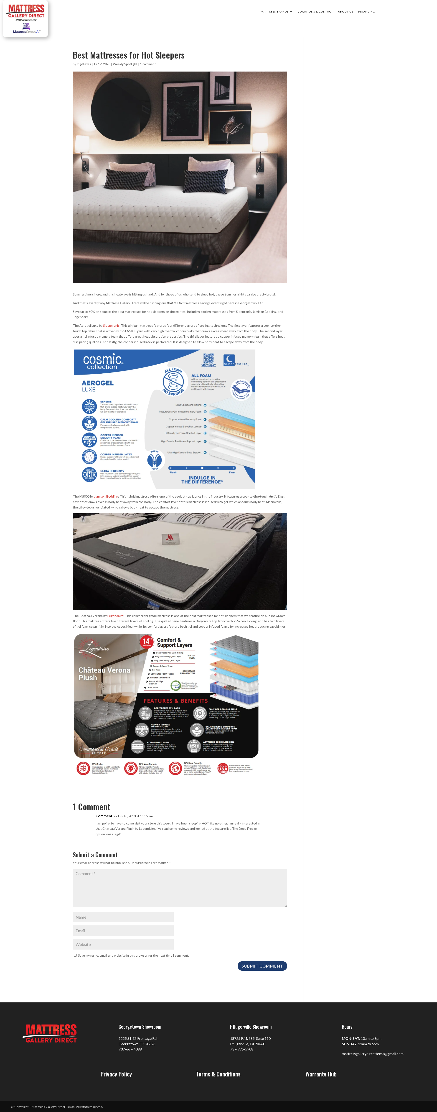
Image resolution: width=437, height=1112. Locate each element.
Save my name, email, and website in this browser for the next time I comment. (133, 955)
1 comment (148, 64)
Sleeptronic (111, 325)
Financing (366, 11)
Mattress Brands (274, 11)
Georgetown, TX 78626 (137, 1044)
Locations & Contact (315, 11)
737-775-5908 (241, 1049)
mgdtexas (84, 64)
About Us (345, 11)
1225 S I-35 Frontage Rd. (138, 1038)
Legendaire (115, 616)
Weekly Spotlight (125, 64)
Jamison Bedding (106, 496)
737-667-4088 (130, 1049)
